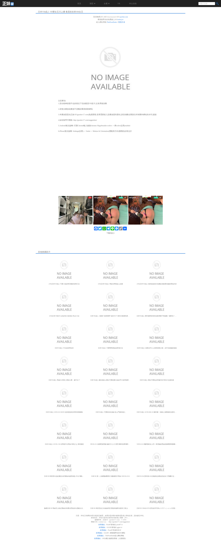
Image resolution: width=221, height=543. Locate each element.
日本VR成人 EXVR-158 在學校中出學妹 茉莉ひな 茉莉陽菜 (64, 444)
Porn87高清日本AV (114, 530)
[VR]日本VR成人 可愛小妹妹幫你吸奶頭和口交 (64, 284)
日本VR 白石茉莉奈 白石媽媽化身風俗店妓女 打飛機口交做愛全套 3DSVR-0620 (157, 476)
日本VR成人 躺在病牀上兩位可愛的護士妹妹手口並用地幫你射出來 (110, 380)
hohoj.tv (121, 19)
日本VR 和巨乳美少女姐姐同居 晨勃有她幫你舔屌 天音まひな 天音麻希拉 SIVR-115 (110, 508)
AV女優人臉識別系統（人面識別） (114, 538)
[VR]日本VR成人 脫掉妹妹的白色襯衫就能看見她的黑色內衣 (157, 284)
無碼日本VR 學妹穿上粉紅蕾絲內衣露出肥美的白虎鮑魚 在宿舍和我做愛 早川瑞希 (64, 508)
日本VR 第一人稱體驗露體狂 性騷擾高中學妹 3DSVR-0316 (110, 476)
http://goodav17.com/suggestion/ (85, 120)
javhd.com (124, 17)
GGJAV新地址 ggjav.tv (114, 527)
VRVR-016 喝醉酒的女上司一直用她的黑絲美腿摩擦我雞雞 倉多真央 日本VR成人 (157, 444)
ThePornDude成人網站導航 (114, 536)
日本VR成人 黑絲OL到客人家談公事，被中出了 (64, 380)
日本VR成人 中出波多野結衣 (64, 348)
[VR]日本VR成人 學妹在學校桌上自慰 (110, 284)
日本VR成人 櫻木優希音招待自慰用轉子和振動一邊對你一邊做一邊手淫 (157, 316)
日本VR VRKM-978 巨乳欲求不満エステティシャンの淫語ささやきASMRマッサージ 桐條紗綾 (157, 508)
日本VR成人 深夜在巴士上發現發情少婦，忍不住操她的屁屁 (157, 348)
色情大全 (121, 22)
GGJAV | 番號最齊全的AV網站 (114, 533)
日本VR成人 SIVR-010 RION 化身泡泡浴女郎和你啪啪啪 (64, 412)
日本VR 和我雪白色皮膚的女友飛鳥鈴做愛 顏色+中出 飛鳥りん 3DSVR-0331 (64, 476)
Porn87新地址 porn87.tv (114, 524)
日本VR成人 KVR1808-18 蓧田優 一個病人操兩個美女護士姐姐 (157, 412)
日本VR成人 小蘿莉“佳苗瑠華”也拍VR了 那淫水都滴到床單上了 (110, 316)
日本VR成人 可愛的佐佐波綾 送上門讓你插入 (110, 412)
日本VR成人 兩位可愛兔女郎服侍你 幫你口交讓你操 (157, 380)
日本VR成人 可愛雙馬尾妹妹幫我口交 (110, 348)
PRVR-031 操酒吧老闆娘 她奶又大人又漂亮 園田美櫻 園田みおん (110, 444)
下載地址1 (110, 233)
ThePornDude (112, 22)
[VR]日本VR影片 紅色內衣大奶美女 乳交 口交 (64, 316)
